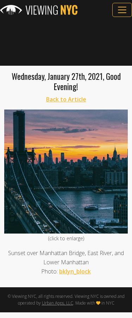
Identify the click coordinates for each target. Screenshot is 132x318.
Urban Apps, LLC (57, 303)
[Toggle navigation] (122, 10)
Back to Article (66, 99)
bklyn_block (75, 271)
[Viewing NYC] (38, 10)
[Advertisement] (66, 41)
